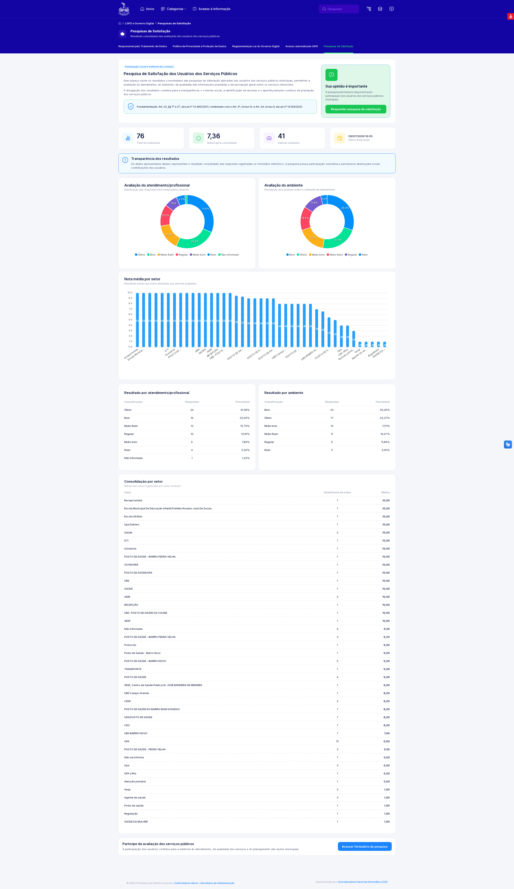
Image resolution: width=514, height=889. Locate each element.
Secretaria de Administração (217, 883)
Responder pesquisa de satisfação (356, 109)
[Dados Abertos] (380, 9)
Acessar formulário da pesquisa (365, 846)
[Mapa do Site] (369, 9)
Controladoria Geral (186, 883)
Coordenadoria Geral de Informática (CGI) (363, 881)
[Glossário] (392, 9)
